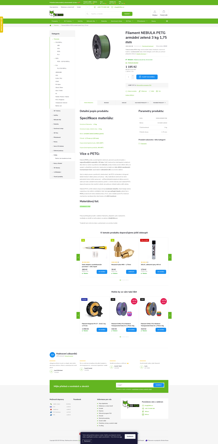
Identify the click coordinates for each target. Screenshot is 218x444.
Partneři (101, 416)
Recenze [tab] (106, 102)
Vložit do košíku (148, 77)
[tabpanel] (94, 257)
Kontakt (79, 7)
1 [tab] (120, 336)
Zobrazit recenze (69, 356)
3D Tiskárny (57, 111)
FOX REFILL (59, 42)
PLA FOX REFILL (62, 68)
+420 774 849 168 (150, 408)
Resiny (55, 142)
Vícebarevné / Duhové (61, 103)
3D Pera (56, 133)
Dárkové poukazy (58, 150)
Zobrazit (131, 272)
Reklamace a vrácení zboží (67, 7)
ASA (58, 48)
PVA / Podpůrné (60, 99)
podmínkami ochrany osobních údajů (142, 389)
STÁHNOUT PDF (85, 206)
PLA (58, 54)
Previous (78, 257)
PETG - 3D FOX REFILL (63, 61)
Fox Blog (101, 425)
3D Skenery (57, 168)
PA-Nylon (58, 84)
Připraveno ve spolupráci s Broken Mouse (158, 440)
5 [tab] (126, 336)
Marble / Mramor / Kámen (62, 97)
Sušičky (56, 115)
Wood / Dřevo (59, 87)
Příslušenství (57, 137)
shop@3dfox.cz (149, 405)
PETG (58, 51)
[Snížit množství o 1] (132, 78)
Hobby (55, 155)
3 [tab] (123, 336)
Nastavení (87, 441)
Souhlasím (130, 436)
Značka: (130, 95)
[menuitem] (56, 21)
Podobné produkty (158, 102)
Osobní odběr (102, 421)
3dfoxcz (147, 411)
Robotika (56, 124)
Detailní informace (141, 54)
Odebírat (159, 385)
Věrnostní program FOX (105, 413)
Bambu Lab (59, 106)
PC (56, 93)
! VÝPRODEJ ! (57, 172)
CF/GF (57, 81)
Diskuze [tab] (124, 102)
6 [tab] (127, 336)
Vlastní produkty (58, 176)
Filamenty (56, 39)
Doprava (101, 411)
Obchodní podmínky (104, 418)
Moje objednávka (54, 7)
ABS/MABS (59, 72)
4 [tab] (124, 336)
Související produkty (141, 102)
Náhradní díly (57, 119)
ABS (58, 45)
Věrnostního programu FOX (144, 85)
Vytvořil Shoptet (140, 440)
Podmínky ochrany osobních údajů (108, 423)
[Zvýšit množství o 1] (132, 76)
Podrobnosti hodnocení (147, 46)
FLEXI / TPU (59, 78)
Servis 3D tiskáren (59, 146)
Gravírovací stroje (58, 128)
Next (170, 257)
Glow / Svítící (59, 90)
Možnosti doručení (133, 63)
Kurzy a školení (58, 163)
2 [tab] (121, 336)
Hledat (127, 14)
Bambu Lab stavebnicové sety (63, 158)
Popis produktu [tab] (88, 102)
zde (121, 437)
